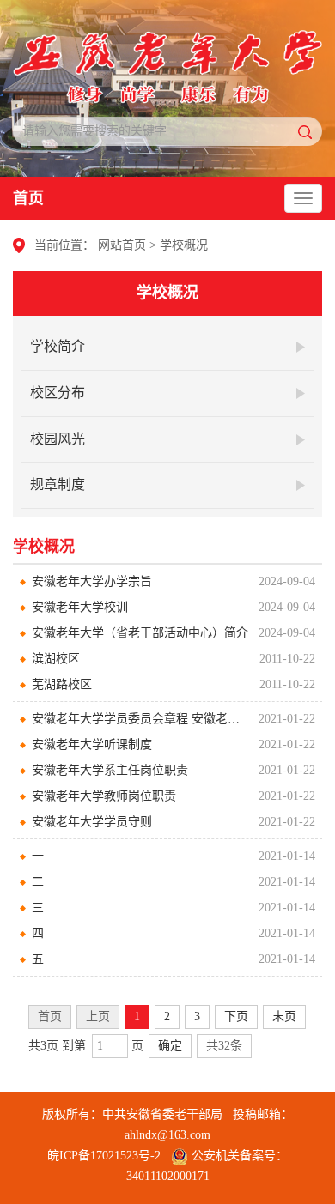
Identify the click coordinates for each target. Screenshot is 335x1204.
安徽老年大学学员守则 (92, 821)
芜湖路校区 (62, 684)
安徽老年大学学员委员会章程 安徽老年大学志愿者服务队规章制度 (141, 718)
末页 (284, 1016)
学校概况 (184, 245)
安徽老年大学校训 (80, 607)
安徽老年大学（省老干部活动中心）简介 (140, 632)
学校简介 (57, 346)
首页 (28, 198)
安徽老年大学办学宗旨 (92, 581)
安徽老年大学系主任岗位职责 (110, 770)
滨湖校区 (56, 658)
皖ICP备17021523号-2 (104, 1155)
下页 (236, 1016)
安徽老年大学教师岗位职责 (104, 796)
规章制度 (57, 484)
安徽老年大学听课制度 (92, 744)
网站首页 (122, 245)
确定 (170, 1045)
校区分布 (57, 392)
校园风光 (57, 439)
